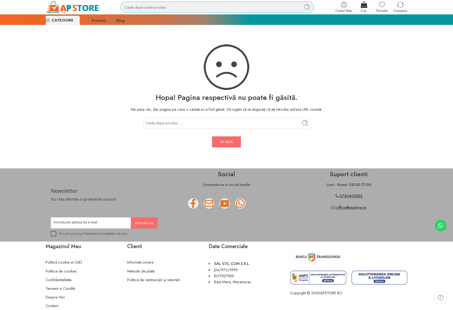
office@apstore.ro (350, 207)
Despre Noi (55, 297)
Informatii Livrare (140, 262)
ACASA (226, 142)
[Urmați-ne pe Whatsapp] (251, 205)
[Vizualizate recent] (440, 297)
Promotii (98, 20)
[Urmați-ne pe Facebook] (203, 205)
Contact (52, 305)
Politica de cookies (61, 271)
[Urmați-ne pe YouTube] (235, 205)
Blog (120, 20)
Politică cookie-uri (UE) (64, 262)
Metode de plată (140, 271)
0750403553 (350, 196)
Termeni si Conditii (60, 288)
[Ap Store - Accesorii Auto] (72, 7)
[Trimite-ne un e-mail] (219, 205)
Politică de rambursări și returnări (153, 279)
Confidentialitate (59, 279)
